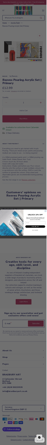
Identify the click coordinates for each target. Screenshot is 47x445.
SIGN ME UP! (34, 226)
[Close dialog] (45, 211)
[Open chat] (37, 437)
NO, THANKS (34, 230)
